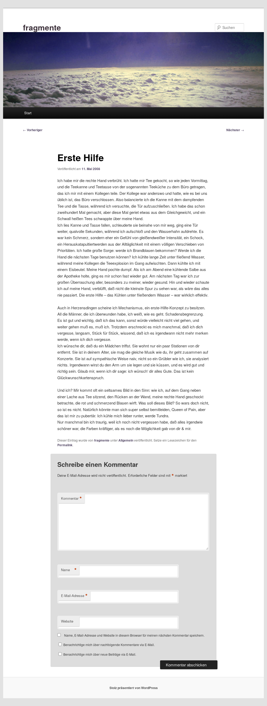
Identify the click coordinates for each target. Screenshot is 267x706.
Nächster (235, 130)
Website (67, 621)
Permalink (64, 445)
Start (28, 112)
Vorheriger (33, 130)
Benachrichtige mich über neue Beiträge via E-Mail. (99, 654)
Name (69, 570)
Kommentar (71, 498)
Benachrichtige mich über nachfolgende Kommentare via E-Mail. (109, 644)
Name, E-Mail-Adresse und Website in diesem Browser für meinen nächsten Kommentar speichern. (134, 635)
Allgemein (125, 440)
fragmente (42, 27)
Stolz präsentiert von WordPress (134, 687)
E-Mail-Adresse (74, 596)
